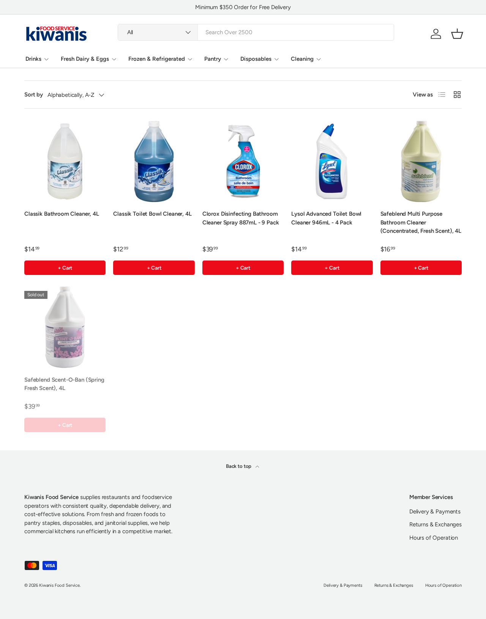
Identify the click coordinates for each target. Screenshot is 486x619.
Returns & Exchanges (435, 524)
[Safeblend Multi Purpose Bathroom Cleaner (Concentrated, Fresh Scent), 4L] (421, 161)
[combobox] (256, 32)
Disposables (255, 58)
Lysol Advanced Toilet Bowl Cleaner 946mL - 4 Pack (326, 218)
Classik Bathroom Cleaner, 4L (61, 213)
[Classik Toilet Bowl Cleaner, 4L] (153, 161)
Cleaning (302, 58)
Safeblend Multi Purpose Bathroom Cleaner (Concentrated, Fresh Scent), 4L (420, 222)
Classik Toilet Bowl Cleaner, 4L (152, 213)
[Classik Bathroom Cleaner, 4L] (65, 161)
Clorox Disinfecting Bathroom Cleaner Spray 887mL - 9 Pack (240, 218)
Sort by (33, 94)
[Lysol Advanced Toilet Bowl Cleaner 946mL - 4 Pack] (331, 161)
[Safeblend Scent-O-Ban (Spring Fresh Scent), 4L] (65, 327)
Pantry (212, 58)
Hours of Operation (433, 537)
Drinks (33, 58)
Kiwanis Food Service (59, 585)
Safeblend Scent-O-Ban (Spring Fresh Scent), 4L (64, 384)
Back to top (239, 466)
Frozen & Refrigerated (156, 58)
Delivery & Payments (435, 511)
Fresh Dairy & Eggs (85, 58)
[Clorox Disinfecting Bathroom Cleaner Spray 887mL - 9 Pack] (243, 161)
